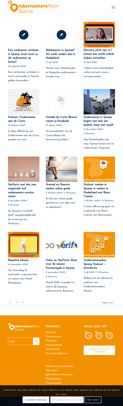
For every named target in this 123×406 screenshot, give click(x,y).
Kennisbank (52, 349)
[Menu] (113, 7)
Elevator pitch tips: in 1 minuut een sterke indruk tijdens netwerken (99, 54)
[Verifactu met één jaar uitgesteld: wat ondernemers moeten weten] (23, 169)
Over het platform (56, 353)
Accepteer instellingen (36, 400)
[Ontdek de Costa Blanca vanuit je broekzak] (61, 101)
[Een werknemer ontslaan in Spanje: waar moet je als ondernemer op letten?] (23, 34)
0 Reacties (89, 133)
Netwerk (51, 332)
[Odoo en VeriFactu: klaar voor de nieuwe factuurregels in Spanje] (61, 244)
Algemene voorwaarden (59, 366)
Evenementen (54, 336)
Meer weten (93, 400)
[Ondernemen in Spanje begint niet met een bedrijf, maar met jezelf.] (99, 101)
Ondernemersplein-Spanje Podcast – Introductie (95, 264)
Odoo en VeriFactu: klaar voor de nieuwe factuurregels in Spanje (61, 264)
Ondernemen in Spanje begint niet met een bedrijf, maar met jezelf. (99, 121)
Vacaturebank (54, 345)
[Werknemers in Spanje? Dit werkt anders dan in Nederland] (61, 34)
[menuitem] (113, 7)
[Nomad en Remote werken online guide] (61, 169)
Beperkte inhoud (18, 260)
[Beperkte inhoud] (23, 244)
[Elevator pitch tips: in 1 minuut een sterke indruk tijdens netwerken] (99, 34)
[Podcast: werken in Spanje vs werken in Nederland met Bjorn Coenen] (99, 169)
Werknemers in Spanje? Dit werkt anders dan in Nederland (60, 54)
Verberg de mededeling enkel (67, 400)
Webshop (51, 340)
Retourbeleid (53, 379)
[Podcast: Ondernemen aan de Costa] (23, 101)
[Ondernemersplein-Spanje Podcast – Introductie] (99, 244)
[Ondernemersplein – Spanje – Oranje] (33, 7)
